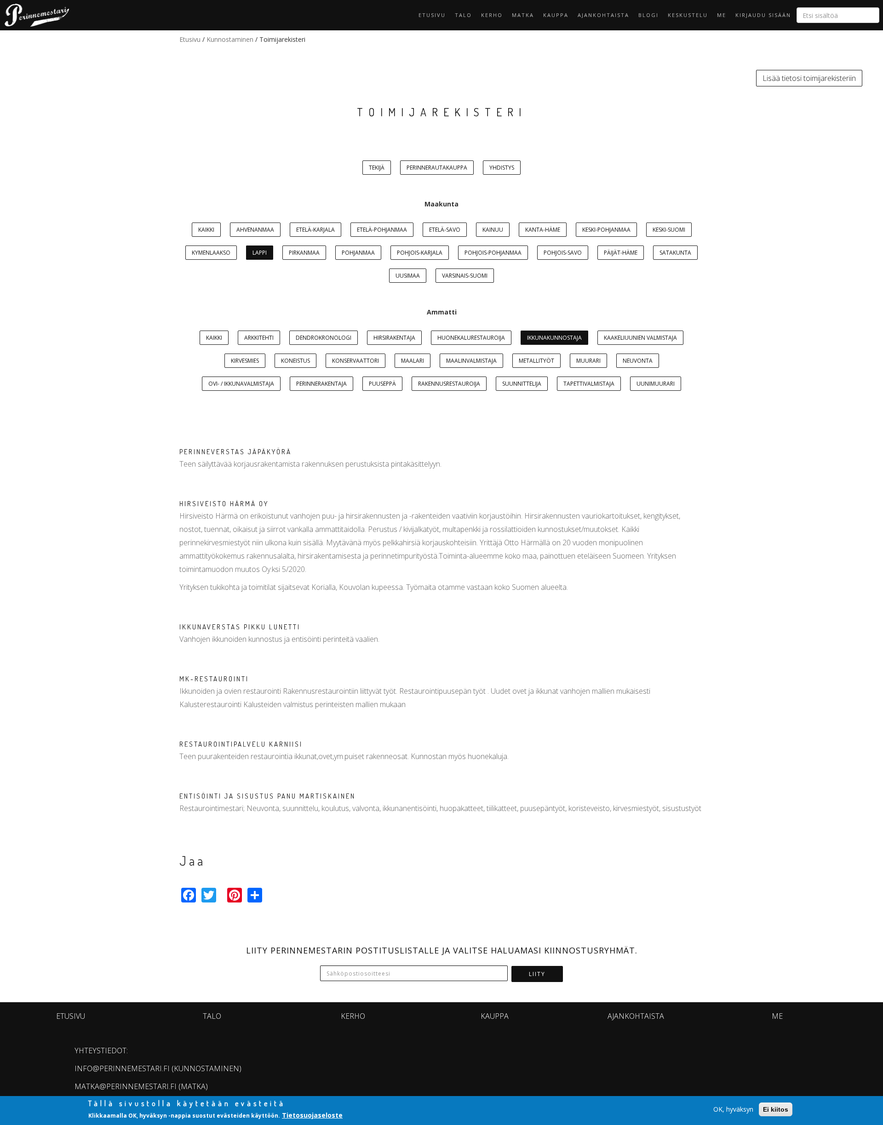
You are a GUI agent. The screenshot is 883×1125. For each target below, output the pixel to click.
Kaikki (206, 230)
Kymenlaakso (211, 253)
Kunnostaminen (229, 39)
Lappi (259, 253)
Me (721, 14)
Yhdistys (501, 167)
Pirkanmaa (304, 253)
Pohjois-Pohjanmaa (493, 253)
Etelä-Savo (444, 230)
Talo (463, 14)
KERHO (492, 14)
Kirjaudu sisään (763, 14)
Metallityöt (536, 361)
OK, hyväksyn (733, 1109)
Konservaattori (355, 361)
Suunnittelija (521, 384)
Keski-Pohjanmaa (606, 230)
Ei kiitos (775, 1109)
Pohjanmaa (358, 253)
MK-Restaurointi (214, 678)
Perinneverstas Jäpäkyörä (235, 451)
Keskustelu (688, 14)
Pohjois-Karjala (419, 253)
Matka (523, 14)
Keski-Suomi (669, 230)
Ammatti (442, 312)
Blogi (648, 14)
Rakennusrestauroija (449, 384)
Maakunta (441, 204)
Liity (537, 974)
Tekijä (376, 167)
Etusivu (432, 14)
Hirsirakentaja (394, 338)
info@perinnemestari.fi (122, 1068)
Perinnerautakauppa (437, 167)
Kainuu (492, 230)
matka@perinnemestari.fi (126, 1086)
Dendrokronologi (323, 338)
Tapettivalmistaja (588, 384)
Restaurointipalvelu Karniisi (241, 744)
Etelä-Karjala (315, 230)
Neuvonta (638, 361)
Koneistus (295, 361)
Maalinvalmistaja (471, 361)
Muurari (588, 361)
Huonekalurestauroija (471, 338)
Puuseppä (382, 384)
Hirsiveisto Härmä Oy (224, 503)
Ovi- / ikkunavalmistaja (241, 384)
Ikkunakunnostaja (554, 338)
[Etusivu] (34, 15)
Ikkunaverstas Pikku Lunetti (239, 626)
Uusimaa (408, 276)
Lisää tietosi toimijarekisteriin (809, 78)
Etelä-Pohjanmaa (382, 230)
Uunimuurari (655, 384)
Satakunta (675, 253)
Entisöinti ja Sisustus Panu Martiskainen (267, 796)
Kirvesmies (245, 361)
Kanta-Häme (542, 230)
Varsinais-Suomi (464, 276)
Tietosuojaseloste (312, 1115)
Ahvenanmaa (255, 230)
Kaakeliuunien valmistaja (640, 338)
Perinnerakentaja (321, 384)
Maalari (412, 361)
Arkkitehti (259, 338)
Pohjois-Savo (563, 253)
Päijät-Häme (620, 253)
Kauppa (555, 14)
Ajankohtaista (603, 14)
